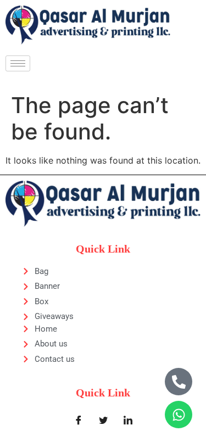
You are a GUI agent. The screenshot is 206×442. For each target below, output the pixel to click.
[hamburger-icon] (17, 63)
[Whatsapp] (178, 414)
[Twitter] (103, 420)
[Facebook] (78, 420)
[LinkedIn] (128, 420)
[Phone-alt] (178, 381)
